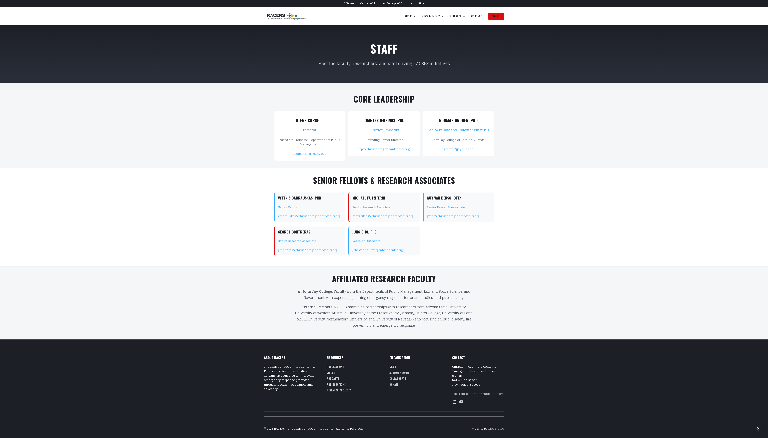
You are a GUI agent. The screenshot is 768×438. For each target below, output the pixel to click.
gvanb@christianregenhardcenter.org (453, 216)
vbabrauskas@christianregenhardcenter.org (309, 216)
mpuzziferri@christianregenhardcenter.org (382, 216)
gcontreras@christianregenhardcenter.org (307, 250)
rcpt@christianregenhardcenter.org (384, 149)
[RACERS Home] (291, 16)
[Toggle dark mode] (758, 428)
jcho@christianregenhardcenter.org (377, 250)
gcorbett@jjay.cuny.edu (310, 153)
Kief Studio (496, 428)
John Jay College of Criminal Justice (399, 3)
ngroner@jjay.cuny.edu (458, 149)
